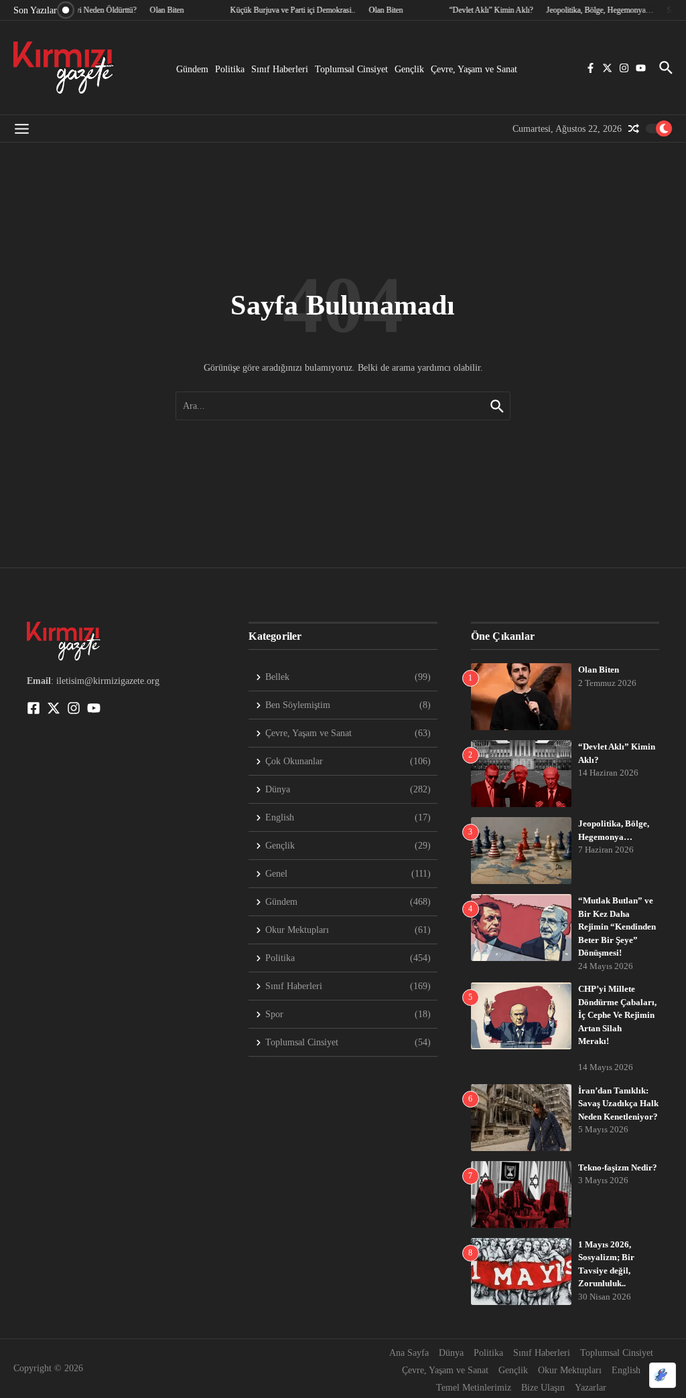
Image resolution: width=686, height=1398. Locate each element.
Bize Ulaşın (543, 1388)
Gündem (192, 69)
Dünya (451, 1353)
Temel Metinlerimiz (473, 1388)
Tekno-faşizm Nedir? (617, 1167)
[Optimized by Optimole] (662, 1375)
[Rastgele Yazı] (633, 128)
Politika (230, 69)
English (626, 1370)
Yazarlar (590, 1388)
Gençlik (409, 69)
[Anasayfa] (63, 67)
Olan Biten (598, 670)
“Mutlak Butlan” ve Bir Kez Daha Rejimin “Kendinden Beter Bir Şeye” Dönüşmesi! (617, 926)
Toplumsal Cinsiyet (351, 69)
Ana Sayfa (409, 1353)
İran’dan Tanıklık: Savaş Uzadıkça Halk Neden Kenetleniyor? (618, 1103)
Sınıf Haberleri (279, 69)
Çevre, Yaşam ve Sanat (474, 69)
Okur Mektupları (570, 1370)
